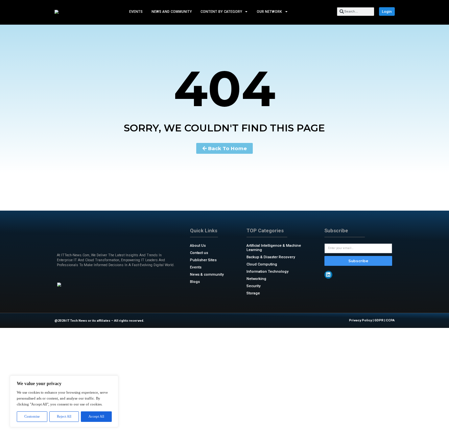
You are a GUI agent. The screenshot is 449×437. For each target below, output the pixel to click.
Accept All (96, 416)
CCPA (390, 320)
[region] (64, 401)
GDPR (379, 320)
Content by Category (221, 11)
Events (136, 11)
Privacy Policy (360, 320)
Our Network (269, 11)
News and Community (171, 11)
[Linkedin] (328, 275)
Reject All (64, 416)
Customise (32, 416)
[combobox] (355, 11)
